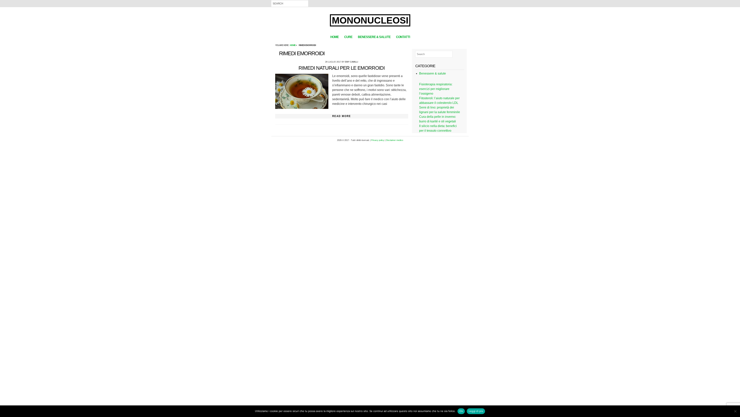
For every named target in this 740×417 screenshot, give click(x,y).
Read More (341, 116)
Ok (461, 411)
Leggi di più (476, 411)
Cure (348, 37)
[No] (735, 411)
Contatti (403, 37)
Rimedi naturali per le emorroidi (342, 68)
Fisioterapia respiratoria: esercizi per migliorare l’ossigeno (435, 89)
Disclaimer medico (394, 140)
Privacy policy (377, 140)
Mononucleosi (370, 20)
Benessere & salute (374, 37)
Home (334, 37)
